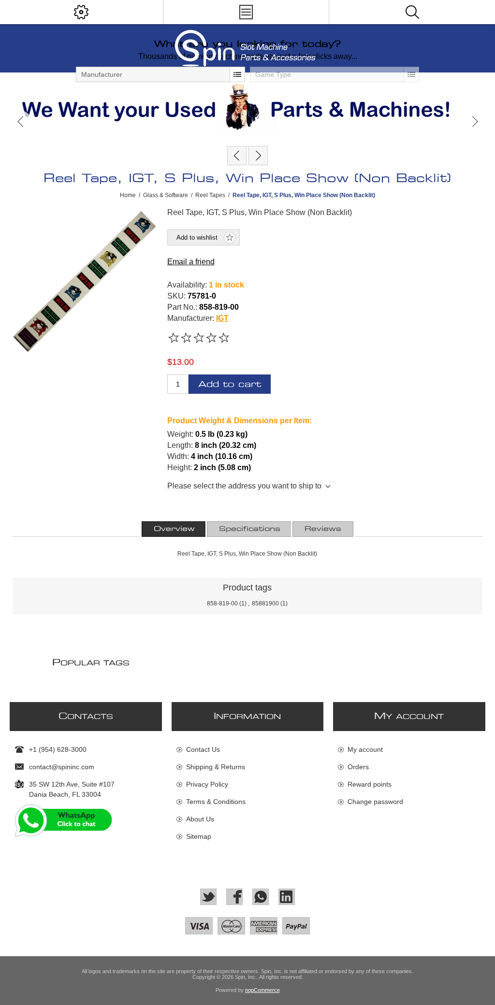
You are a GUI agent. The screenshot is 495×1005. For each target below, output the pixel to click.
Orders (358, 767)
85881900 (265, 603)
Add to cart (229, 384)
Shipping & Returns (215, 767)
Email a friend (191, 262)
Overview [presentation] (174, 529)
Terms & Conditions (216, 801)
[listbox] (160, 74)
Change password (375, 801)
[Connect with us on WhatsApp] (260, 896)
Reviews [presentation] (323, 529)
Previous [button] (20, 121)
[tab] (174, 529)
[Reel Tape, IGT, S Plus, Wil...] (237, 155)
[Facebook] (234, 896)
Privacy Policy (207, 784)
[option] (247, 106)
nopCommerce (262, 990)
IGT (222, 318)
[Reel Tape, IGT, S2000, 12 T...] (258, 155)
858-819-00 (222, 603)
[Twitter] (208, 896)
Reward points (370, 784)
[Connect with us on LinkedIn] (286, 896)
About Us (200, 819)
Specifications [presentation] (249, 529)
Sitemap (198, 836)
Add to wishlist (197, 237)
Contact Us (203, 749)
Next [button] (474, 121)
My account (365, 749)
